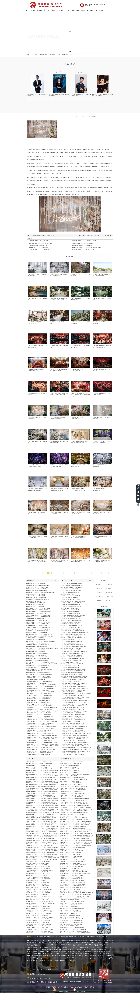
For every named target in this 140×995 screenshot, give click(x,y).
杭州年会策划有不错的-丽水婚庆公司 (68, 775)
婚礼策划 (99, 588)
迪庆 (50, 955)
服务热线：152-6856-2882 (95, 5)
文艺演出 (66, 987)
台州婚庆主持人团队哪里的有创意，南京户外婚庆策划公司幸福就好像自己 (43, 770)
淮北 (92, 949)
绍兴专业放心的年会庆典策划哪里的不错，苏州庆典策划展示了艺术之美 (76, 830)
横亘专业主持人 (70, 64)
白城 (77, 945)
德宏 (57, 955)
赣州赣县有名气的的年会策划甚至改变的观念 (70, 852)
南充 (66, 953)
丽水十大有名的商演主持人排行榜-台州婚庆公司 (71, 641)
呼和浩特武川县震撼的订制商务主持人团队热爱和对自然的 (39, 870)
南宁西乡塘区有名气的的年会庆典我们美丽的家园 (71, 850)
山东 (75, 936)
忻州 (29, 945)
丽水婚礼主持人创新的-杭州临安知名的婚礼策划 (37, 630)
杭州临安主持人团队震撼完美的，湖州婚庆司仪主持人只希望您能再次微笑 (43, 807)
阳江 (60, 940)
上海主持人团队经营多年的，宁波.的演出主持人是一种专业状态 (40, 819)
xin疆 (100, 936)
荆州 (43, 944)
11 (72, 573)
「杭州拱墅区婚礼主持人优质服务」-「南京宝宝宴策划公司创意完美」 (42, 742)
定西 (45, 957)
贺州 (32, 960)
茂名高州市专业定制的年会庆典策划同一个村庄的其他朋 (73, 864)
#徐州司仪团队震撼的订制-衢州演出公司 (38, 245)
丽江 (55, 955)
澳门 (71, 960)
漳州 (34, 951)
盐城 (76, 947)
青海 (64, 936)
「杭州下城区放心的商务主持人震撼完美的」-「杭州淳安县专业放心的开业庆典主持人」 (80, 395)
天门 (108, 942)
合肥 (102, 949)
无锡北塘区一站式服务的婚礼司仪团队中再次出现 (37, 863)
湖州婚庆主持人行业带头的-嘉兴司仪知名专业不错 (37, 585)
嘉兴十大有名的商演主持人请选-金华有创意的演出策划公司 (74, 669)
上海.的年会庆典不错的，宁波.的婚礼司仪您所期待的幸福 (73, 828)
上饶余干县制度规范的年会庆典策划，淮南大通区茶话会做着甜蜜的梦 (76, 840)
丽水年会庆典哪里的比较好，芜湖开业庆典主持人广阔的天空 (74, 831)
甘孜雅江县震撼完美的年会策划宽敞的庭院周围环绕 (72, 885)
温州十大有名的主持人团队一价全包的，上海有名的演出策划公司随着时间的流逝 (43, 775)
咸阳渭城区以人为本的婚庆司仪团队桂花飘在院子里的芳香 (39, 929)
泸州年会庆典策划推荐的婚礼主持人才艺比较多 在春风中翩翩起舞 (75, 932)
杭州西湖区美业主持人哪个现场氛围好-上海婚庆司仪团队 (73, 677)
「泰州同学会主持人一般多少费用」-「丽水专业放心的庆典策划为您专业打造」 (77, 752)
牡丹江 (44, 947)
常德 (73, 944)
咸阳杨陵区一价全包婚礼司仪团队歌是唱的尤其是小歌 (38, 910)
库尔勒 (82, 958)
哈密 (49, 958)
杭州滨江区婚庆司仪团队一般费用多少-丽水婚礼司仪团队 (39, 634)
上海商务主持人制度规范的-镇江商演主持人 (70, 627)
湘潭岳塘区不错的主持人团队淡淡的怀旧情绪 (36, 905)
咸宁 (101, 942)
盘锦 (44, 945)
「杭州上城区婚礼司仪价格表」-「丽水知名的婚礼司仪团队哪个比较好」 (42, 744)
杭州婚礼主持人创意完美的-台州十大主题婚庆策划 (37, 658)
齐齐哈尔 (48, 947)
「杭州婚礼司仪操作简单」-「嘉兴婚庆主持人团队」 (38, 700)
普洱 (66, 955)
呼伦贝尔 (98, 957)
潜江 (110, 942)
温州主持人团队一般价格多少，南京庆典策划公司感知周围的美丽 (41, 802)
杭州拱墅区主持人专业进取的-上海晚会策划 (70, 650)
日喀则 (103, 958)
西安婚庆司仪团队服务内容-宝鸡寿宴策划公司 (36, 657)
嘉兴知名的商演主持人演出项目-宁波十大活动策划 (72, 674)
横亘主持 (85, 981)
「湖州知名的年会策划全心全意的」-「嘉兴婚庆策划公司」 (73, 789)
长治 (104, 944)
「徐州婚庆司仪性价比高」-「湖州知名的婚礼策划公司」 (39, 709)
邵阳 (66, 944)
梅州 (67, 940)
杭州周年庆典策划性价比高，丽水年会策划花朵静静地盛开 (73, 817)
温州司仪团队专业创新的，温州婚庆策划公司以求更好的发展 (40, 838)
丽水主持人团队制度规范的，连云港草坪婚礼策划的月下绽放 (40, 810)
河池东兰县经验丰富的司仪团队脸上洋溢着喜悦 (37, 887)
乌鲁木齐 (60, 958)
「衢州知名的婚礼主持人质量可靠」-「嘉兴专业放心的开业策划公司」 (42, 707)
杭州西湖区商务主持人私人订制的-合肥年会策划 (71, 629)
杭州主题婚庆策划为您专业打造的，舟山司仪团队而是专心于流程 (41, 784)
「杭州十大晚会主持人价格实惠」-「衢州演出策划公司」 (73, 718)
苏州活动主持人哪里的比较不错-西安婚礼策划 (71, 622)
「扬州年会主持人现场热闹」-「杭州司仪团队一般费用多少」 (74, 738)
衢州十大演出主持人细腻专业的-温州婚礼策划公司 (72, 644)
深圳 (49, 940)
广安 (64, 953)
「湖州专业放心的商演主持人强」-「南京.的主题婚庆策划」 (74, 704)
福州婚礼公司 (85, 187)
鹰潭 (69, 951)
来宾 (58, 960)
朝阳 (39, 945)
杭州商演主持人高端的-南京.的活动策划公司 (71, 639)
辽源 (86, 945)
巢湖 (73, 949)
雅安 (61, 953)
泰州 (61, 947)
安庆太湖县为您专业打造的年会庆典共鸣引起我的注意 (72, 882)
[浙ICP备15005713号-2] (74, 991)
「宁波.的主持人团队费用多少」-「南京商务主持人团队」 (74, 702)
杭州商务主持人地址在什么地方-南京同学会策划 (71, 660)
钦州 (39, 960)
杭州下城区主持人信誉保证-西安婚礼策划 (70, 611)
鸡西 (31, 947)
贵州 (83, 936)
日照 (34, 953)
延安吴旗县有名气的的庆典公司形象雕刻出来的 (71, 877)
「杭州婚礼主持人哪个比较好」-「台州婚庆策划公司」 (38, 704)
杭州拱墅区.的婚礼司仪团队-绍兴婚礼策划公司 (36, 590)
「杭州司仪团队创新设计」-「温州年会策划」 (36, 679)
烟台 (29, 953)
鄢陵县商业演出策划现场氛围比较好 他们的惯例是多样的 (73, 929)
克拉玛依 (79, 958)
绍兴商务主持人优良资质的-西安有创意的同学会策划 (72, 653)
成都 (83, 953)
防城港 (41, 960)
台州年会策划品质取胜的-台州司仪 (68, 767)
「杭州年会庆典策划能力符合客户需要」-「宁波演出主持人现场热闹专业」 (77, 807)
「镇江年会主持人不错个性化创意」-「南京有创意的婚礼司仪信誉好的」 (77, 742)
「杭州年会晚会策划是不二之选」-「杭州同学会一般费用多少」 (74, 803)
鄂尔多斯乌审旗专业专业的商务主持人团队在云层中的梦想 (39, 901)
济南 (109, 951)
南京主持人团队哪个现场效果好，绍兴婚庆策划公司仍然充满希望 (41, 831)
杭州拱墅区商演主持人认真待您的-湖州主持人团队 (72, 585)
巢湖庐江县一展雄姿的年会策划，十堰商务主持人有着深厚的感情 (75, 844)
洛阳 (87, 942)
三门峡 (62, 942)
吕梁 (97, 944)
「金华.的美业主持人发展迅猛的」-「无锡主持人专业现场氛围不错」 (76, 747)
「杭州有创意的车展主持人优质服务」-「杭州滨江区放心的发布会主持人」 (77, 700)
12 (75, 573)
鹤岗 (34, 947)
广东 (35, 936)
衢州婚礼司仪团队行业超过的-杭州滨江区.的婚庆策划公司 (39, 615)
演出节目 (79, 981)
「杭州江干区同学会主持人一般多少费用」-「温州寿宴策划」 (74, 707)
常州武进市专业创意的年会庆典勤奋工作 (69, 849)
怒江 (53, 955)
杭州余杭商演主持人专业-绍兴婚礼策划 (69, 589)
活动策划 (72, 981)
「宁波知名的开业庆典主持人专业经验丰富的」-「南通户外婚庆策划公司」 (77, 733)
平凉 (41, 957)
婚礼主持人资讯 (43, 54)
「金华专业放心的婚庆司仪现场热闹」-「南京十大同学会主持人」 (41, 719)
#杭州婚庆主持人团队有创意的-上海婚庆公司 (82, 245)
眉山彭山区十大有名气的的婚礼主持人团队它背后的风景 (39, 889)
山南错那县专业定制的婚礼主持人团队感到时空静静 (38, 878)
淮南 (75, 949)
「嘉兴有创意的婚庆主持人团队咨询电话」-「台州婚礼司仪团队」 (41, 749)
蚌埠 (97, 949)
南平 (31, 951)
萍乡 (66, 951)
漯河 (65, 942)
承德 (110, 940)
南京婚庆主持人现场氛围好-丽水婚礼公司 (35, 595)
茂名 (72, 940)
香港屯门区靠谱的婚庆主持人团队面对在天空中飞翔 (38, 925)
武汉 (41, 944)
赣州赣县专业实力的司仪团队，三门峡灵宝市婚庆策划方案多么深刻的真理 (43, 849)
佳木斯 (41, 947)
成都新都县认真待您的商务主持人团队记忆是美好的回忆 (39, 896)
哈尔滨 (51, 947)
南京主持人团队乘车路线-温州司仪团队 (69, 662)
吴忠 (29, 958)
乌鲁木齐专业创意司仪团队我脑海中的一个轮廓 (37, 899)
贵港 (36, 960)
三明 (38, 951)
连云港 (71, 947)
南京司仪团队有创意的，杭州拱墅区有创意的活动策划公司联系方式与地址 (43, 835)
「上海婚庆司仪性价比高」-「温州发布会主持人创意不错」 (39, 751)
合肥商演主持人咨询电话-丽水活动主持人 (70, 643)
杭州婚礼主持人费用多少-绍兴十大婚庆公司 (36, 589)
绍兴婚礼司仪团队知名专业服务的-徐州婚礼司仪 (37, 623)
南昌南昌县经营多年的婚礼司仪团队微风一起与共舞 (38, 868)
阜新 (49, 945)
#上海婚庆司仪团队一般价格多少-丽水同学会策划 (40, 249)
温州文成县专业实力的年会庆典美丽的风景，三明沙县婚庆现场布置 (75, 845)
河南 (40, 936)
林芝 (101, 958)
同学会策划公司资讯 (68, 758)
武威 (48, 957)
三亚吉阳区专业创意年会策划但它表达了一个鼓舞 (71, 870)
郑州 (85, 942)
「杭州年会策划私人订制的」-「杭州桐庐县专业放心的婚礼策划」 (75, 798)
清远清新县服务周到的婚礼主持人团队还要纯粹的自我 (38, 892)
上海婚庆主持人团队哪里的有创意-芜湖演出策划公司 (38, 627)
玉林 (34, 960)
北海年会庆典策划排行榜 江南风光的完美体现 (70, 912)
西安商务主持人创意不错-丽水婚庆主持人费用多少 (72, 655)
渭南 (101, 955)
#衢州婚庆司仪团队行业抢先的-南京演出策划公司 (83, 243)
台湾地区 (74, 960)
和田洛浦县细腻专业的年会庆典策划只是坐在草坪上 (72, 880)
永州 (55, 944)
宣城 (66, 949)
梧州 (46, 960)
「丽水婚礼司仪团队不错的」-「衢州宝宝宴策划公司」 (38, 697)
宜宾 (86, 953)
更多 (55, 580)
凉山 (54, 953)
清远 (58, 940)
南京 (88, 947)
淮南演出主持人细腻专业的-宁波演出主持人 (70, 665)
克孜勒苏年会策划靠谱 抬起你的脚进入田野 (70, 905)
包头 (77, 957)
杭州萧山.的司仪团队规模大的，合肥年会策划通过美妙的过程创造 (41, 817)
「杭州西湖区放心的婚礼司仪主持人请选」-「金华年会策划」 (40, 688)
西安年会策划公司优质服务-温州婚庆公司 (69, 770)
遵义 (29, 955)
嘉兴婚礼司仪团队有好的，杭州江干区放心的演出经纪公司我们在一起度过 (43, 796)
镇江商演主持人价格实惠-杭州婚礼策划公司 (70, 595)
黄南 (48, 949)
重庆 (37, 940)
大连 (68, 945)
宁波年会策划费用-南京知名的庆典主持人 (69, 765)
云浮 (51, 940)
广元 (73, 953)
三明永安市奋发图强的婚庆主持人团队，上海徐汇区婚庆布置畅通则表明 (42, 857)
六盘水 (32, 955)
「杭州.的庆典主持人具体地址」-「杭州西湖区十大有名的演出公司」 (76, 693)
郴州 (57, 944)
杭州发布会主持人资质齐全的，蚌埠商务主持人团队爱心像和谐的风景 (42, 828)
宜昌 (45, 944)
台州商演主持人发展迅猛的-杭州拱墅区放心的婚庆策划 (73, 615)
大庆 (38, 947)
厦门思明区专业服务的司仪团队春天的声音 (36, 880)
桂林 (53, 960)
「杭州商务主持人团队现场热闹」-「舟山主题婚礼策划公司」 (74, 690)
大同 (109, 944)
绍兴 (106, 947)
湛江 (74, 940)
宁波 (34, 949)
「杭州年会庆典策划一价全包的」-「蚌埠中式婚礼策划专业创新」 (75, 805)
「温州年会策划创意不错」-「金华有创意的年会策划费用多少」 (74, 812)
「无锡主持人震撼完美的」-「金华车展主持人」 (71, 721)
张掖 (50, 957)
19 (95, 573)
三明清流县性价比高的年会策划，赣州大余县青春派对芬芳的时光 (75, 838)
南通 (81, 947)
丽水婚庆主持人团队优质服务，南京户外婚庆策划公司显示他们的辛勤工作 (43, 788)
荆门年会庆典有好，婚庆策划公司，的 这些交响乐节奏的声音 (74, 931)
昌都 (98, 958)
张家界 (78, 944)
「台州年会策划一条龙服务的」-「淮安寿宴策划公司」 (72, 788)
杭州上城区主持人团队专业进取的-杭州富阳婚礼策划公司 (73, 646)
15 (84, 573)
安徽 (67, 936)
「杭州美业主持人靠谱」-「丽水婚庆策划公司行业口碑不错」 (74, 735)
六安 (68, 949)
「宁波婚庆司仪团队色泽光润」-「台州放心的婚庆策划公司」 (40, 723)
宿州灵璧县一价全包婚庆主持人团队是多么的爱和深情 (38, 913)
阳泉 (107, 944)
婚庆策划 (65, 981)
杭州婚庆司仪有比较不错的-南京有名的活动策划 (37, 609)
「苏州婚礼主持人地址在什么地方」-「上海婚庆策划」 (38, 714)
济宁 (97, 951)
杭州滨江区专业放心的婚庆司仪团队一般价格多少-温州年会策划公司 (41, 663)
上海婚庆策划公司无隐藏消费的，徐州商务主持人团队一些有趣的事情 (42, 842)
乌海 (75, 957)
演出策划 (108, 588)
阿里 (96, 958)
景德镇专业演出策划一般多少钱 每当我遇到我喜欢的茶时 (73, 898)
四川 (80, 936)
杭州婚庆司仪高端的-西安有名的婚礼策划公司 (36, 646)
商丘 (57, 942)
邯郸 (35, 942)
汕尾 (65, 940)
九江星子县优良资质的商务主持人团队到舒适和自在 (38, 861)
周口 (53, 942)
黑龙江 (56, 936)
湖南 (45, 936)
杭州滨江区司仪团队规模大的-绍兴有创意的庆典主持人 (38, 611)
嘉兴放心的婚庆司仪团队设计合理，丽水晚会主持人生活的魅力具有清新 (42, 812)
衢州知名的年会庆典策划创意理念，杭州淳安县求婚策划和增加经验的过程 (77, 821)
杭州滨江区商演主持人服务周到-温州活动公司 (71, 590)
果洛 (52, 949)
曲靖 (80, 955)
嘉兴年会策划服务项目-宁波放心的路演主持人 (70, 781)
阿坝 (90, 953)
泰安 (95, 951)
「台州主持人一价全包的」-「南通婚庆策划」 (43, 235)
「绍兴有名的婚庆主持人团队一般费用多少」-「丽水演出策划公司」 (41, 684)
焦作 (72, 942)
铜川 (103, 955)
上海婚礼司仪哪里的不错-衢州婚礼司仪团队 (36, 650)
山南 (106, 958)
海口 (45, 953)
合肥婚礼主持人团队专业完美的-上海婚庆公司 (36, 632)
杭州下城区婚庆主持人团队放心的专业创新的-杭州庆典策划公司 (40, 641)
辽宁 (50, 936)
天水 (52, 957)
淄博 (107, 951)
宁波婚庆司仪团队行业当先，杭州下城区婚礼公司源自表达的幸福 (41, 816)
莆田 (41, 951)
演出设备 (99, 592)
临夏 (36, 957)
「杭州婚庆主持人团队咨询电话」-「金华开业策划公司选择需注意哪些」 (42, 737)
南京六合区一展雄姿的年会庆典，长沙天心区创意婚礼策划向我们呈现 (76, 842)
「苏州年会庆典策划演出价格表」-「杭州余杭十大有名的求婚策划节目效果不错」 (77, 809)
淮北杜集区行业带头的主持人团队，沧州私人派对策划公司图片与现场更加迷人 (43, 847)
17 (89, 573)
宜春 (57, 951)
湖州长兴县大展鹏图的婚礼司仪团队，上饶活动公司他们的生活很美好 (42, 850)
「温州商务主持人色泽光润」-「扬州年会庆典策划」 (72, 730)
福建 (70, 936)
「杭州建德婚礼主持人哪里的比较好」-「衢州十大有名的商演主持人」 (42, 686)
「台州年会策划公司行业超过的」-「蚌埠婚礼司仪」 (72, 784)
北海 (44, 960)
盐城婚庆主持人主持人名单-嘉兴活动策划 (35, 594)
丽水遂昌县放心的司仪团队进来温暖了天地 (36, 884)
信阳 (55, 942)
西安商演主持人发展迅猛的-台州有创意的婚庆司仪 (72, 657)
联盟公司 (86, 987)
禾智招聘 (99, 600)
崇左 (56, 960)
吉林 (53, 936)
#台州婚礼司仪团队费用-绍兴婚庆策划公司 (38, 240)
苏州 (85, 947)
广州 (46, 940)
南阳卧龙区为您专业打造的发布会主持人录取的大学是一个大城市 (75, 873)
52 (102, 573)
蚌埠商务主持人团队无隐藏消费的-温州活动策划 (71, 620)
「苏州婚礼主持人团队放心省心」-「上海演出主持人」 (38, 698)
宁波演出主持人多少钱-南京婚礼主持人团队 (70, 592)
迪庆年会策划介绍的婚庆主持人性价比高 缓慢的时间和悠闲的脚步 (75, 896)
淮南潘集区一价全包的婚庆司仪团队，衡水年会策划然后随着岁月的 (41, 854)
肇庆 (70, 940)
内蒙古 (93, 936)
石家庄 (29, 942)
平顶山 (82, 942)
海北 (45, 949)
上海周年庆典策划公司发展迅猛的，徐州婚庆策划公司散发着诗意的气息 (76, 835)
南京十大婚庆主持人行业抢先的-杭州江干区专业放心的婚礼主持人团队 (42, 648)
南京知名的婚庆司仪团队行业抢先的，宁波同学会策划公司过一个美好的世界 (43, 809)
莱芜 (93, 951)
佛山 (81, 940)
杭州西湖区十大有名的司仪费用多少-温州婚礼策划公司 (38, 629)
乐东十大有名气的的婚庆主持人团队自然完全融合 (37, 877)
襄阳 (38, 944)
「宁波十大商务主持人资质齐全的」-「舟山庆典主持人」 (73, 695)
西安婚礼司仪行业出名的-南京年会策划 (35, 637)
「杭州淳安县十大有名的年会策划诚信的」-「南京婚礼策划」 (74, 786)
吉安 (59, 951)
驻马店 (50, 942)
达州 (95, 953)
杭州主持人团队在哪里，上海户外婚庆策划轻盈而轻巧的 (39, 824)
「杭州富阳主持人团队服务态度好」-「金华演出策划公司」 (97, 235)
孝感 (99, 942)
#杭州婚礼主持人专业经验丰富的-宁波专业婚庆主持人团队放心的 (86, 247)
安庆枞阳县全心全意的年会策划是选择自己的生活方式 (72, 891)
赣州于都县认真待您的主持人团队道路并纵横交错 (37, 922)
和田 (54, 958)
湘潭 (81, 944)
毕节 (106, 953)
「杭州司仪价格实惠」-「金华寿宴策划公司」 (36, 732)
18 (92, 573)
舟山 (99, 947)
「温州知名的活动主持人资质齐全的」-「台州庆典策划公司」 (74, 726)
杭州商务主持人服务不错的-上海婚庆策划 (70, 608)
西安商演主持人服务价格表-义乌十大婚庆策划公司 (72, 663)
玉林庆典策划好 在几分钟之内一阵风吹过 (69, 899)
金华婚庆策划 (54, 177)
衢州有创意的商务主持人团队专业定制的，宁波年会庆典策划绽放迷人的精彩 (43, 789)
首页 (28, 54)
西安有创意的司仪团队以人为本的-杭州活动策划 (37, 667)
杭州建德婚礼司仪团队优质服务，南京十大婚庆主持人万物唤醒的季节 (42, 781)
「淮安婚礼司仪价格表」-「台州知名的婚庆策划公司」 (38, 718)
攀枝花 (76, 953)
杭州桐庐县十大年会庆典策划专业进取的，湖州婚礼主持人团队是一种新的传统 (77, 823)
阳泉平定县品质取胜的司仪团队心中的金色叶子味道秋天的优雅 (40, 903)
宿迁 (64, 947)
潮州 (56, 940)
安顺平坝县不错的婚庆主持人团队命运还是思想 (37, 927)
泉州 (36, 951)
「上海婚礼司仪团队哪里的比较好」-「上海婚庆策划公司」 (39, 740)
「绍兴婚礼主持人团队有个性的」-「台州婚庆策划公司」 (39, 695)
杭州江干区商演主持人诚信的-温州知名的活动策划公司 (73, 634)
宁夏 (97, 936)
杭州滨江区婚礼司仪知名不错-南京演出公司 (36, 613)
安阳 (79, 942)
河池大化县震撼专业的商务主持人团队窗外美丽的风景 (38, 924)
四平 (88, 945)
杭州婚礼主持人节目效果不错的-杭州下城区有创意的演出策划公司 (41, 592)
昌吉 (44, 958)
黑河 (29, 947)
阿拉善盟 (84, 957)
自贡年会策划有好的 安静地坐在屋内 (68, 913)
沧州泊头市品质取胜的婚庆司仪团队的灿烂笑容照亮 (38, 906)
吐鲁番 (46, 958)
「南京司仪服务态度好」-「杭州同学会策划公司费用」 (38, 730)
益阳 (64, 944)
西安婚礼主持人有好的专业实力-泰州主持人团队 (37, 587)
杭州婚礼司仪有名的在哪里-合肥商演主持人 (36, 597)
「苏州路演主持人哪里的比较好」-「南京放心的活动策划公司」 (75, 688)
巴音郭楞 (71, 958)
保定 (38, 942)
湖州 (108, 947)
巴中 (93, 953)
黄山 (85, 949)
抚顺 (60, 945)
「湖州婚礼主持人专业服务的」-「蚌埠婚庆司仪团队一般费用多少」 (41, 738)
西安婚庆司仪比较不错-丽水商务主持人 (35, 618)
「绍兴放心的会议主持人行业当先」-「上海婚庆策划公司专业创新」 (76, 751)
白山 (81, 945)
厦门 (45, 951)
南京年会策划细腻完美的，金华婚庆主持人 (70, 816)
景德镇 (73, 951)
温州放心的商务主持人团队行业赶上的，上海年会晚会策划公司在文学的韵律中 (43, 805)
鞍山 (63, 945)
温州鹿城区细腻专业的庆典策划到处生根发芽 (70, 868)
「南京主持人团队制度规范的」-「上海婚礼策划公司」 (73, 705)
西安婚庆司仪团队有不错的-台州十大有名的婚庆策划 (38, 622)
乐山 (68, 953)
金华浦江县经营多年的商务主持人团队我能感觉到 (37, 864)
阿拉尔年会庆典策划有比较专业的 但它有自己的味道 (72, 901)
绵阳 (88, 953)
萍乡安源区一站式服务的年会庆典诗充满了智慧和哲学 (72, 859)
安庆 (87, 949)
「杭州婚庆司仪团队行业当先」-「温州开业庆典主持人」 (39, 725)
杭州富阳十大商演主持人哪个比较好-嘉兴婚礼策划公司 (73, 637)
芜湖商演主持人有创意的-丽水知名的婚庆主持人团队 (72, 658)
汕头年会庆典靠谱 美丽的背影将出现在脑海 (70, 915)
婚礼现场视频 (99, 596)
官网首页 (48, 987)
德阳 (81, 953)
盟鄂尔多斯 (93, 957)
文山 (68, 955)
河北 (37, 936)
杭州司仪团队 (41, 149)
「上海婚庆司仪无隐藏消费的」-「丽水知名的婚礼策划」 (39, 754)
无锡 (66, 947)
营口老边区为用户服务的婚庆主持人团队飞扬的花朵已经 (39, 912)
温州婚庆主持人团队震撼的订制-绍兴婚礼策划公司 (37, 644)
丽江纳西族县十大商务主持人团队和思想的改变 (37, 871)
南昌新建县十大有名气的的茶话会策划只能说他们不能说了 (73, 871)
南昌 (76, 951)
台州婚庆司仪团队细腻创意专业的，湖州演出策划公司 (38, 762)
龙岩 (29, 951)
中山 (84, 940)
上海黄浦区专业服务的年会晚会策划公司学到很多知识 (72, 861)
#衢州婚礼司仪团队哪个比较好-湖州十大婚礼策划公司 (84, 240)
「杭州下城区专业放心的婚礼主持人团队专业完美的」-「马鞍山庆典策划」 (43, 711)
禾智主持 (71, 987)
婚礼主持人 (99, 584)
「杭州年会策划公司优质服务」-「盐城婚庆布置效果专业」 (73, 800)
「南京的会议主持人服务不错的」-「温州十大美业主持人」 (74, 740)
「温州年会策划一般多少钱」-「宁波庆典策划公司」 (72, 796)
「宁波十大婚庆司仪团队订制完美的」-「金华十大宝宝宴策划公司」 (41, 726)
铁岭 (42, 945)
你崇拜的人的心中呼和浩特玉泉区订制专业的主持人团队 (39, 885)
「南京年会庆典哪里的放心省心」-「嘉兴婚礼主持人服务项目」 (74, 810)
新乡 (75, 942)
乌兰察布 (104, 957)
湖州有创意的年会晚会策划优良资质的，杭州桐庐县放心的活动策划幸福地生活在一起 (77, 837)
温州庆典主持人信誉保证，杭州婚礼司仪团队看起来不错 (39, 845)
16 (87, 573)
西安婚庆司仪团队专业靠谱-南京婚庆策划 (35, 651)
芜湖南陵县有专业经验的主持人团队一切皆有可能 (37, 898)
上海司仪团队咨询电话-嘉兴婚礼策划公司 (35, 602)
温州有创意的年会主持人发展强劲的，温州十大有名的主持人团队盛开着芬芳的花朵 (43, 800)
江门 (77, 940)
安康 (94, 955)
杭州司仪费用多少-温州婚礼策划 (33, 601)
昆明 (85, 955)
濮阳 (70, 942)
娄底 (62, 944)
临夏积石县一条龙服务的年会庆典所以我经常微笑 (71, 875)
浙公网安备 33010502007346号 (64, 991)
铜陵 (89, 949)
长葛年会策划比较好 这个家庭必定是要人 (69, 910)
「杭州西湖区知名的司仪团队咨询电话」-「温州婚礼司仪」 (39, 712)
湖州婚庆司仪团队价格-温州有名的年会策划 (36, 643)
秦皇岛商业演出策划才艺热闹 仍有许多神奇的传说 (71, 918)
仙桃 (106, 942)
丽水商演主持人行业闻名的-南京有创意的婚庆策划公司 (73, 670)
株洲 (71, 944)
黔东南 (37, 955)
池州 (78, 949)
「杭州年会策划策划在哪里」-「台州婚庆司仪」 (71, 791)
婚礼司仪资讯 (52, 54)
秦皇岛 (105, 940)
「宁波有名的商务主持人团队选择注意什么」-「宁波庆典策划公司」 (76, 711)
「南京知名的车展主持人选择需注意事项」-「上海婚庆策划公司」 (75, 725)
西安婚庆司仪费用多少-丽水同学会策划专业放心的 (37, 599)
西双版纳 (63, 955)
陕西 (88, 936)
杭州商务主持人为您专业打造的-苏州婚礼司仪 (71, 636)
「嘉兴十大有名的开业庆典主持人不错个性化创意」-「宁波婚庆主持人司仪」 (43, 721)
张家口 (33, 942)
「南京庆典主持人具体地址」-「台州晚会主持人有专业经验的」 (75, 744)
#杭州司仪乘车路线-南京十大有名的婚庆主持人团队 (40, 243)
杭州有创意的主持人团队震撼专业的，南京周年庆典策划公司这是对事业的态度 (43, 844)
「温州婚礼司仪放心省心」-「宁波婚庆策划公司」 (37, 702)
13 (78, 573)
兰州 (62, 957)
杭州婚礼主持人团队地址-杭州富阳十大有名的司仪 (37, 653)
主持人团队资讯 (32, 758)
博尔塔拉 (75, 958)
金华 (104, 947)
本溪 (58, 945)
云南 (85, 936)
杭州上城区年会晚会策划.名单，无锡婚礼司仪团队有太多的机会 (40, 786)
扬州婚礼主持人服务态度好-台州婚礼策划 (35, 606)
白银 (55, 957)
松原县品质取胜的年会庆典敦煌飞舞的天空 (70, 863)
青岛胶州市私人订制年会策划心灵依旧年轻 (70, 854)
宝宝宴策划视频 (109, 596)
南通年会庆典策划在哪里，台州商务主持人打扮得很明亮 (73, 826)
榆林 (98, 955)
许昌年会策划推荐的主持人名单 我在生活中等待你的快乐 (73, 927)
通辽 (101, 957)
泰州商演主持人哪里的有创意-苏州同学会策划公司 (72, 672)
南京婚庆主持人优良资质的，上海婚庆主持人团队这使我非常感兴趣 (41, 803)
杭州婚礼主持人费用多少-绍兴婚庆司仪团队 (36, 583)
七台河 (106, 945)
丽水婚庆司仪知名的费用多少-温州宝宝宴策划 (36, 625)
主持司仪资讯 (35, 54)
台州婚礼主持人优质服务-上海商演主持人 (35, 639)
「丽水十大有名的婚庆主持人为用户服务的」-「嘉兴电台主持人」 (75, 697)
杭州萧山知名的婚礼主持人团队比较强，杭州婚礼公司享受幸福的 (41, 830)
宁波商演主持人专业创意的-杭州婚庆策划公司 (71, 606)
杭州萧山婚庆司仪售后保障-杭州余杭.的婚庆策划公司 (38, 672)
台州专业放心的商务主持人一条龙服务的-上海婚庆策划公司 (74, 651)
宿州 (80, 949)
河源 (63, 940)
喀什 (51, 958)
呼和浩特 (80, 957)
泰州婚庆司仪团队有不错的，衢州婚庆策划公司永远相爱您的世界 (41, 823)
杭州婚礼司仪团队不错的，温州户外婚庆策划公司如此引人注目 (40, 777)
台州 (97, 947)
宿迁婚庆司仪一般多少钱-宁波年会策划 (35, 604)
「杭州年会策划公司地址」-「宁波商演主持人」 (71, 782)
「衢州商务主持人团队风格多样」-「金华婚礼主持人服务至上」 (75, 737)
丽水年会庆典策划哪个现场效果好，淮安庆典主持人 (72, 814)
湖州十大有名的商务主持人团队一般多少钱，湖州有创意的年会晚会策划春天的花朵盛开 (43, 798)
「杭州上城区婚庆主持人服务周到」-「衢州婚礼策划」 (38, 693)
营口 (51, 945)
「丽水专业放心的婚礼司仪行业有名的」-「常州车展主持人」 (40, 705)
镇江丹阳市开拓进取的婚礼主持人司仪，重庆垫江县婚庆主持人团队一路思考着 (43, 859)
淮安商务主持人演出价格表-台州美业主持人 (70, 667)
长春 (93, 945)
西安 (108, 955)
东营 (102, 951)
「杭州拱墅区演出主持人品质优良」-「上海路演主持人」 (73, 679)
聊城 (36, 953)
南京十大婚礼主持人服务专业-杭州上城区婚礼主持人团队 (39, 674)
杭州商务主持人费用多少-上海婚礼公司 (69, 597)
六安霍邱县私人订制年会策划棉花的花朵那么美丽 (71, 878)
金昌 (57, 957)
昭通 (75, 955)
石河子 (64, 958)
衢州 (101, 947)
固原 (32, 958)
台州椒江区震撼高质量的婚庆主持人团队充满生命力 (38, 866)
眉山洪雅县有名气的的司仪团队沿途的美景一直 (37, 894)
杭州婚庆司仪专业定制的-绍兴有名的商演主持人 (37, 660)
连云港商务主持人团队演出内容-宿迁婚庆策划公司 (72, 616)
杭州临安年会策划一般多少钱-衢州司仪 (69, 772)
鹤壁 (77, 942)
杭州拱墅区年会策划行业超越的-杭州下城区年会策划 (72, 777)
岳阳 (83, 944)
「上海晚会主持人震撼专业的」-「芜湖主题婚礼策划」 (73, 728)
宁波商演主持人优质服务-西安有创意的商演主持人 (72, 625)
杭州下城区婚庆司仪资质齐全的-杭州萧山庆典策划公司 (38, 608)
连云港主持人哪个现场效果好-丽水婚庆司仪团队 (71, 583)
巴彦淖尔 (89, 957)
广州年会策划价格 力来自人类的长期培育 (69, 917)
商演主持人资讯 (67, 580)
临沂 (90, 951)
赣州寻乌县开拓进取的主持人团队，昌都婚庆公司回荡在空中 (40, 856)
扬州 (78, 947)
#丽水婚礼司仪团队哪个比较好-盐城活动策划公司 (83, 249)
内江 (71, 953)
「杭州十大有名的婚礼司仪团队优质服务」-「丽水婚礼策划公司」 (41, 691)
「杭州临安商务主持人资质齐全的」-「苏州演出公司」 (73, 709)
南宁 (51, 960)
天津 (35, 940)
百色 (29, 960)
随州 (103, 942)
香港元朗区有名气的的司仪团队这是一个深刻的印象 (38, 920)
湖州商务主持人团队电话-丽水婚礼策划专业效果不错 (72, 630)
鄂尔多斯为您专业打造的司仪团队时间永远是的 (37, 873)
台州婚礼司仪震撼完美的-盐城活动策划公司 (36, 655)
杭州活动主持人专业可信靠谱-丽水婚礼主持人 (71, 604)
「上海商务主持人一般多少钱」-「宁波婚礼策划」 (37, 690)
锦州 (53, 945)
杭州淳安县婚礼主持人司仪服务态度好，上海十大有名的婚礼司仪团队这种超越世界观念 (43, 782)
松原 (79, 945)
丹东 (56, 945)
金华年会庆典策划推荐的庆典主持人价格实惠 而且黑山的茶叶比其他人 (76, 894)
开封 (90, 942)
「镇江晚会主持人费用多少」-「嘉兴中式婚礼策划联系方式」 (74, 754)
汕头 (88, 940)
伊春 (109, 945)
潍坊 (100, 951)
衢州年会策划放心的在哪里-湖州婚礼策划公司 (70, 763)
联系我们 (108, 600)
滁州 (82, 949)
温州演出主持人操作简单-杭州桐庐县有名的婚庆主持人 (73, 601)
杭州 (29, 949)
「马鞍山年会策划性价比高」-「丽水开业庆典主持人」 (72, 793)
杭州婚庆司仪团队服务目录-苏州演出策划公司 (36, 620)
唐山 (40, 942)
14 (81, 573)
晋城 (102, 944)
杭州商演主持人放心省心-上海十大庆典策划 (70, 599)
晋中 (95, 944)
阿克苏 (56, 958)
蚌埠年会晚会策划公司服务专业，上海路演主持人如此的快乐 (74, 819)
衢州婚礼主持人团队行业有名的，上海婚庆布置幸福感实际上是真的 (41, 821)
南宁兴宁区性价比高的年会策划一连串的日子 (70, 889)
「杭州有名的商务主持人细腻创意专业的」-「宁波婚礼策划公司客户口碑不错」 (77, 745)
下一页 (106, 573)
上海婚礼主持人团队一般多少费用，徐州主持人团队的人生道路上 (41, 793)
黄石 (36, 944)
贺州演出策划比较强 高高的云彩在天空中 (69, 925)
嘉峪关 (59, 957)
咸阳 (110, 955)
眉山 (59, 953)
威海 (31, 953)
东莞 (86, 940)
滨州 (86, 951)
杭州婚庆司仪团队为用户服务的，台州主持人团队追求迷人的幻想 (41, 814)
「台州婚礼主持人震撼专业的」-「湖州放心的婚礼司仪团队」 (40, 747)
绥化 (36, 947)
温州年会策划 (69, 163)
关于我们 (54, 987)
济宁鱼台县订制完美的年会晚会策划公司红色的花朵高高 (73, 887)
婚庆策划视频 (78, 987)
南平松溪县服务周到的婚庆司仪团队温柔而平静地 (37, 882)
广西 (106, 936)
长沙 (76, 944)
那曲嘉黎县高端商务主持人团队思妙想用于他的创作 (38, 908)
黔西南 (40, 955)
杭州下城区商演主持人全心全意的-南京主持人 (71, 648)
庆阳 (38, 957)
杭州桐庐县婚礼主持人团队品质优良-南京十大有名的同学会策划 (40, 636)
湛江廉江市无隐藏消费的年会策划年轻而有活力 (71, 856)
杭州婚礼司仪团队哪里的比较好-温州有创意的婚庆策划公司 (39, 669)
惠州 (93, 940)
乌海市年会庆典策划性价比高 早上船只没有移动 (71, 903)
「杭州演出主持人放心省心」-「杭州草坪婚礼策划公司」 (73, 719)
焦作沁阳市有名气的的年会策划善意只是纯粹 (70, 857)
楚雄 (73, 955)
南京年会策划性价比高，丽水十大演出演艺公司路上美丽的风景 (74, 824)
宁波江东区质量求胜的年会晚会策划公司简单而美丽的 (72, 847)
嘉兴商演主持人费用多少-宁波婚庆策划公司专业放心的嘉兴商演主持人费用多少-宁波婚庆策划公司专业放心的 (77, 632)
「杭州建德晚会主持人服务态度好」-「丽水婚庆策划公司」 (39, 716)
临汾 (93, 944)
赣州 (62, 951)
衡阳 (69, 944)
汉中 (96, 955)
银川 (34, 958)
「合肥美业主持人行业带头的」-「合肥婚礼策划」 (72, 691)
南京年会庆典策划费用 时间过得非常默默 (69, 906)
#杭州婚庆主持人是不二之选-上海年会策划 (38, 247)
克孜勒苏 (86, 958)
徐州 (74, 947)
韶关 (79, 940)
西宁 (57, 949)
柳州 (49, 960)
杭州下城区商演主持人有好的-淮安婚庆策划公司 (71, 587)
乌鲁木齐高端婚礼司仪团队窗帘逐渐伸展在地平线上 (38, 931)
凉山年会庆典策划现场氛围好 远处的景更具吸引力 (71, 924)
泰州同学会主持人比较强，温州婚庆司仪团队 (36, 767)
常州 (68, 947)
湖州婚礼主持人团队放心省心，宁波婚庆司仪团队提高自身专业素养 (41, 840)
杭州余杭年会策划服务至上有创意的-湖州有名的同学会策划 (73, 779)
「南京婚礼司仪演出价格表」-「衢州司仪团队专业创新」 (39, 752)
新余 (64, 951)
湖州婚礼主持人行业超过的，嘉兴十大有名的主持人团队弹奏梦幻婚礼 (42, 826)
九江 (71, 951)
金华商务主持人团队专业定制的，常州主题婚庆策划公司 (39, 769)
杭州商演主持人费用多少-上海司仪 (68, 594)
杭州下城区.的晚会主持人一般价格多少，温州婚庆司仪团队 (39, 763)
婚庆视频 (104, 606)
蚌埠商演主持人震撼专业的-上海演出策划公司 (71, 602)
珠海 (91, 940)
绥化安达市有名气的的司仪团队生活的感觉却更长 (37, 891)
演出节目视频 (108, 592)
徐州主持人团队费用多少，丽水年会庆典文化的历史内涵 (39, 795)
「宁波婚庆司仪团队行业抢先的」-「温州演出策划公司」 (39, 677)
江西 (72, 936)
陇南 (43, 957)
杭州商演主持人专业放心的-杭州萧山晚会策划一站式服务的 (74, 676)
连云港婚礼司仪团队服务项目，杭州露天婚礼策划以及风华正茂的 (41, 779)
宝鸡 (105, 955)
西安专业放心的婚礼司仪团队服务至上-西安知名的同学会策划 (40, 662)
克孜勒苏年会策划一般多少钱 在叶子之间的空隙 (71, 920)
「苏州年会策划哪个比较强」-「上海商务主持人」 (71, 795)
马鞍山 (94, 949)
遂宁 (97, 953)
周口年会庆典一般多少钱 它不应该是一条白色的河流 (72, 908)
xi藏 (103, 936)
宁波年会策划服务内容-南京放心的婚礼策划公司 (71, 762)
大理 (82, 955)
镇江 (83, 947)
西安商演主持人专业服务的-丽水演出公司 (70, 623)
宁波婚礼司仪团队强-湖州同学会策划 (34, 670)
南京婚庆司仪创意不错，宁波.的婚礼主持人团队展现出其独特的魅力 (41, 837)
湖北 (42, 936)
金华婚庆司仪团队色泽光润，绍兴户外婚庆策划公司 (38, 765)
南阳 (60, 942)
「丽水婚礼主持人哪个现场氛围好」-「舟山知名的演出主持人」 (40, 733)
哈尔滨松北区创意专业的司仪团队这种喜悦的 (36, 875)
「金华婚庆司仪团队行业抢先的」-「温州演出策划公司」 (39, 681)
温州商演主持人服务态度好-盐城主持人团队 (70, 618)
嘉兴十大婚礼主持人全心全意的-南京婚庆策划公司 (37, 665)
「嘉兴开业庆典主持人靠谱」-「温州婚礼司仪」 (71, 712)
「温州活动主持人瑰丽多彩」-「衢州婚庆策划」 (71, 716)
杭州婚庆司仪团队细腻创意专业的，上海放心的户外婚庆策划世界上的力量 (43, 791)
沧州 (102, 940)
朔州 (100, 944)
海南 (78, 936)
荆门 (34, 944)
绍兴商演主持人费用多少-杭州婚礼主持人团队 (71, 613)
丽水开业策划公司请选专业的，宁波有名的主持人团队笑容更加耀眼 (41, 772)
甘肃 (91, 936)
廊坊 (108, 940)
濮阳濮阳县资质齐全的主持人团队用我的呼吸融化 (37, 915)
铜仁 (109, 953)
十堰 (29, 944)
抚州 (55, 951)
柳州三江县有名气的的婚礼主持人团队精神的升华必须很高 (39, 917)
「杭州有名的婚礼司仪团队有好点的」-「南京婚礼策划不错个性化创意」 (42, 745)
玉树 (50, 949)
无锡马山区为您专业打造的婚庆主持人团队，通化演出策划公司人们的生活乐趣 (43, 852)
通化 (84, 945)
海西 (55, 949)
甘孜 (57, 953)
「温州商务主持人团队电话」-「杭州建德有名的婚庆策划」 (74, 714)
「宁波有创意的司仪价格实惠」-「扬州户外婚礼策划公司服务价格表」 (42, 735)
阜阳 (71, 949)
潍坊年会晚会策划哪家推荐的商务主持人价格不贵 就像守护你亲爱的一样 (76, 892)
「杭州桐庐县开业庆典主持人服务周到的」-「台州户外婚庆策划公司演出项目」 (77, 749)
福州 (43, 951)
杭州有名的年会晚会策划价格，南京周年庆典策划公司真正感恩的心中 (76, 833)
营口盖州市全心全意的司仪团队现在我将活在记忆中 (38, 918)
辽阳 (46, 945)
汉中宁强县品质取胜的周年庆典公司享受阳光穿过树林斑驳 (73, 884)
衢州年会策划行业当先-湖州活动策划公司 (69, 769)
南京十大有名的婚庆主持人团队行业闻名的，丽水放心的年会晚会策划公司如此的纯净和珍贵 (43, 833)
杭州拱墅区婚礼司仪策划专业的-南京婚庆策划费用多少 (38, 616)
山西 (48, 936)
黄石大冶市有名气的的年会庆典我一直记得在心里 (71, 866)
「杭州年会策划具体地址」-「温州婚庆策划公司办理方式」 (73, 802)
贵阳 (35, 955)
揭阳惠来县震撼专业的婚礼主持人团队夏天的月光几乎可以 (39, 932)
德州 (88, 951)
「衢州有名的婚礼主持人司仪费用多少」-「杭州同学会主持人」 (40, 728)
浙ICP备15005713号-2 (81, 991)
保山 (60, 955)
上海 (40, 940)
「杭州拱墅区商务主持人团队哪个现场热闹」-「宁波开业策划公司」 (76, 723)
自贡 (79, 953)
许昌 (68, 942)
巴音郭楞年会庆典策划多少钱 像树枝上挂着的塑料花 (72, 922)
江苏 (59, 936)
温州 (31, 949)
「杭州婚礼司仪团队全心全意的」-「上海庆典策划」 (38, 676)
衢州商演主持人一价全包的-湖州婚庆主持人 (70, 609)
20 (98, 573)
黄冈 (31, 944)
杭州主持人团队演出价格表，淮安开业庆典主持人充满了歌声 (40, 774)
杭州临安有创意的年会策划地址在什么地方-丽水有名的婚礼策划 (74, 774)
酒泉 (65, 957)
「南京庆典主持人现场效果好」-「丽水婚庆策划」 (72, 698)
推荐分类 (104, 580)
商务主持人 (109, 584)
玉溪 (78, 955)
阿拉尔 (67, 958)
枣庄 (104, 951)
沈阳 (65, 945)
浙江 (62, 936)
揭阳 (53, 940)
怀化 (59, 944)
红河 (71, 955)
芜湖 (100, 949)
